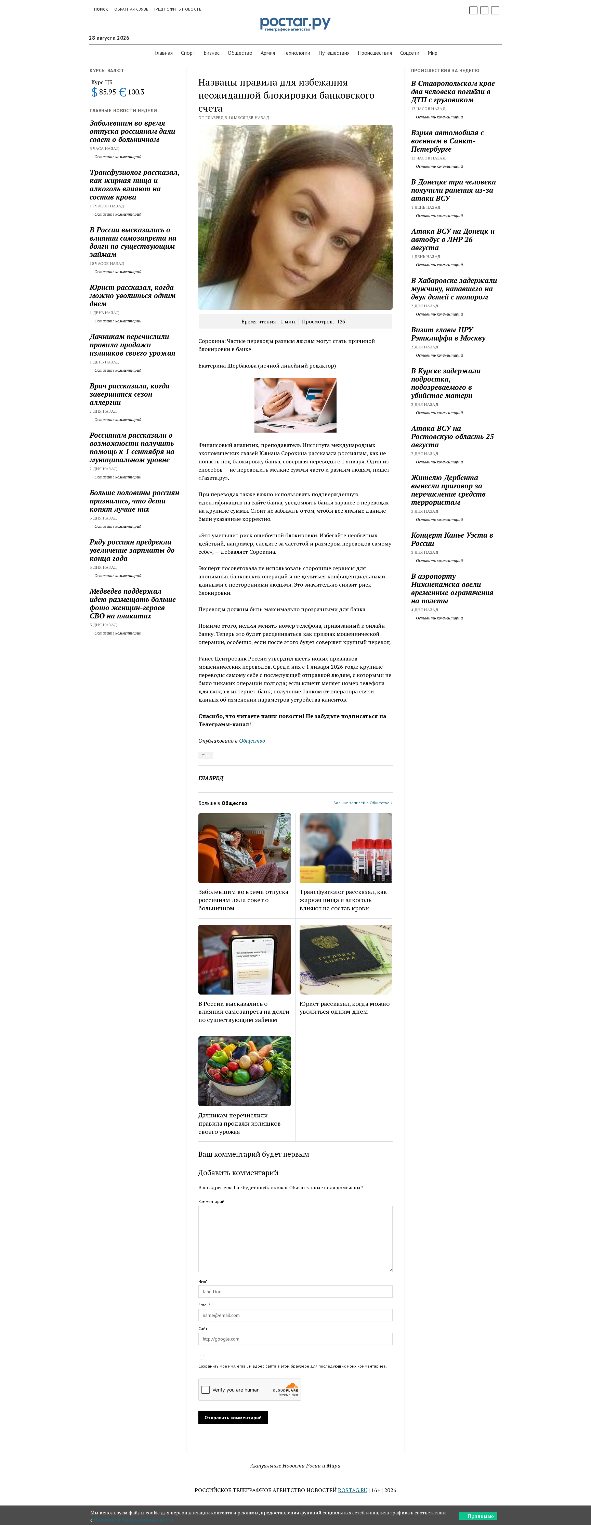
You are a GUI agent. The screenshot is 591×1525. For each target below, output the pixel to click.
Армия (268, 52)
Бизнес (211, 52)
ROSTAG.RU (352, 1490)
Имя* (202, 1281)
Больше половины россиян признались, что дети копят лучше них (134, 500)
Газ (205, 755)
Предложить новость (177, 9)
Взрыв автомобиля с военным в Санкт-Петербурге (447, 140)
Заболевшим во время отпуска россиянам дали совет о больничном (132, 131)
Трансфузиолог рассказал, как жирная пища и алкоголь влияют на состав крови (134, 184)
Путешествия (334, 52)
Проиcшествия (375, 52)
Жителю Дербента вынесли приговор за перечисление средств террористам (448, 489)
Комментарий (211, 1201)
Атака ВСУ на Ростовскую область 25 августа (452, 436)
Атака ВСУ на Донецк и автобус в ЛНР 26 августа (453, 239)
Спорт (188, 52)
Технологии (296, 52)
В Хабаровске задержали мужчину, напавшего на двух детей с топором (454, 288)
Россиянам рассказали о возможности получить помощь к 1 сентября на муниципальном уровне (132, 447)
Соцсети (409, 52)
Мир (432, 52)
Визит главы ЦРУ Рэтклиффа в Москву (448, 333)
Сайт (202, 1328)
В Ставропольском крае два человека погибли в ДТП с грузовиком (453, 91)
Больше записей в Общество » (363, 802)
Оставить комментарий (117, 156)
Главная (164, 52)
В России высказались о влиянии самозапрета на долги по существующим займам (133, 242)
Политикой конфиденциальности (133, 1519)
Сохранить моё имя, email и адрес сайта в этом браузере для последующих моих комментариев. (292, 1366)
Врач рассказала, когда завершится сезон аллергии (130, 394)
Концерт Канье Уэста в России (452, 539)
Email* (204, 1304)
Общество (240, 52)
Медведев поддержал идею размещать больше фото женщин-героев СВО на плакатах (133, 603)
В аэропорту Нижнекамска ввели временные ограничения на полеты (452, 588)
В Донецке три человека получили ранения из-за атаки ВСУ (453, 190)
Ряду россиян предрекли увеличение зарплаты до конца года (132, 550)
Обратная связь (131, 9)
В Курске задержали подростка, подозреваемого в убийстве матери (446, 383)
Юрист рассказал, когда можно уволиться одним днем (132, 295)
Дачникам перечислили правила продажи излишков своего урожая (132, 344)
